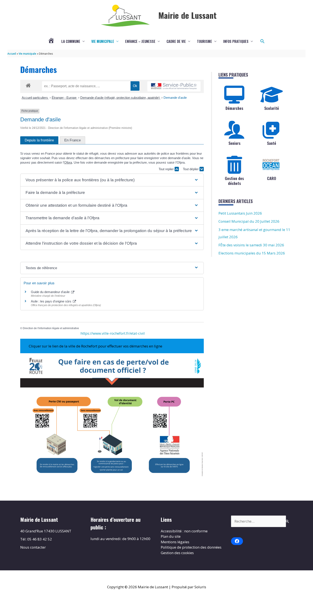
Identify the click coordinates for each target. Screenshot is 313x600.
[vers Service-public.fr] (174, 86)
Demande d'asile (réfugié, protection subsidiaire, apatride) (120, 97)
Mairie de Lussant (187, 15)
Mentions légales (175, 541)
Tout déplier (191, 169)
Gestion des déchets (234, 181)
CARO (271, 178)
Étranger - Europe (64, 97)
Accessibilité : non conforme (184, 531)
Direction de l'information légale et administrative (51, 328)
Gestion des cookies (177, 552)
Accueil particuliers (35, 97)
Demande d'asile (175, 97)
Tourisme (204, 41)
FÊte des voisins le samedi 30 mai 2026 (251, 245)
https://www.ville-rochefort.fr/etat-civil (112, 333)
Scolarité (271, 108)
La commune (70, 41)
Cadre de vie (176, 41)
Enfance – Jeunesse (140, 41)
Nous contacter (33, 547)
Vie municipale (102, 41)
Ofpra (68, 162)
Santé (271, 143)
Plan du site (171, 536)
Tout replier (167, 169)
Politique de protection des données (191, 547)
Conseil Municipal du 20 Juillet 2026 (248, 221)
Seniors (234, 143)
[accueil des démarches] (28, 84)
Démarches (234, 108)
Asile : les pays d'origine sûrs (51, 301)
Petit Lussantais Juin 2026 (240, 213)
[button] (262, 41)
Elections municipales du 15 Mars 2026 (251, 253)
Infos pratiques (235, 41)
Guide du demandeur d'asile (50, 292)
